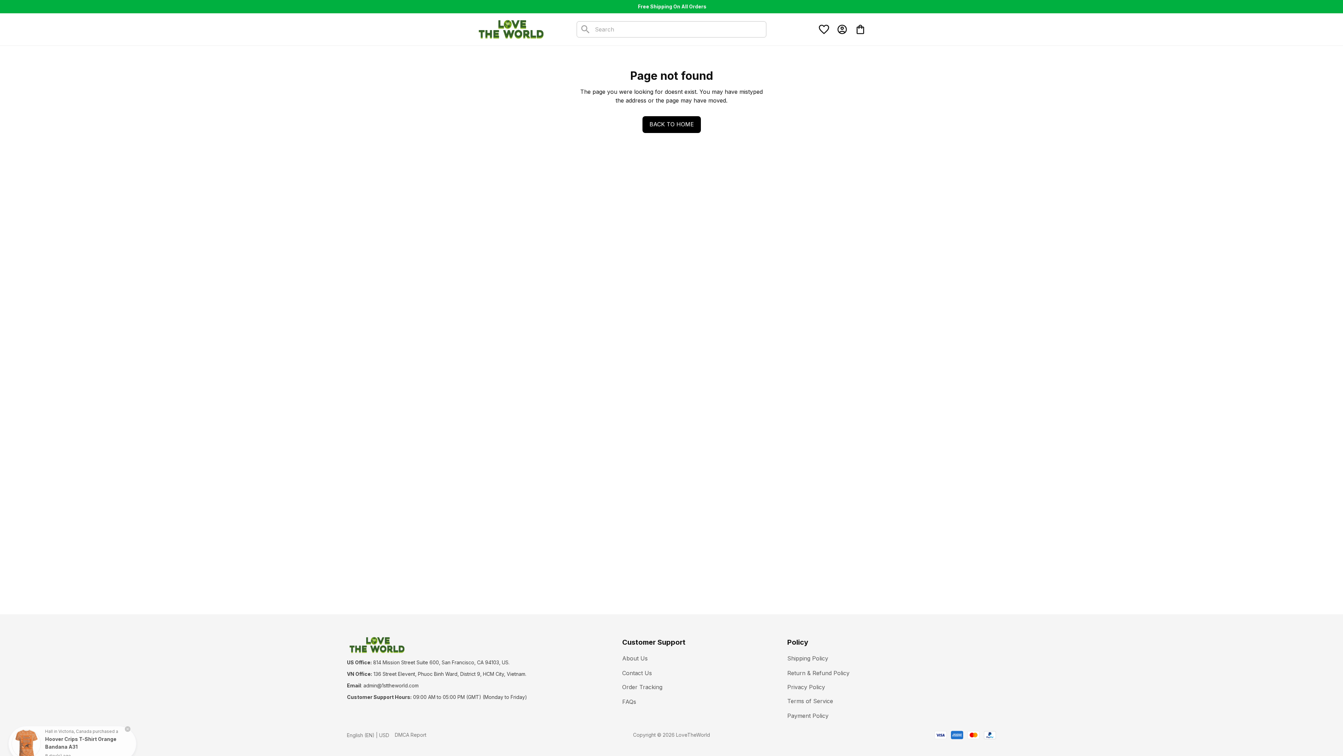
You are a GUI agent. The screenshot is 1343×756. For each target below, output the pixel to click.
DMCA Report (410, 735)
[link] (26, 729)
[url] (391, 686)
